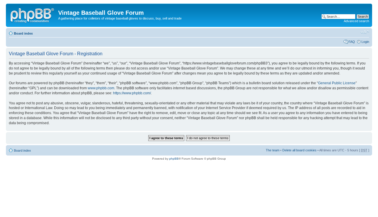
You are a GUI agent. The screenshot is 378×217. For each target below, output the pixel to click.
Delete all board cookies (299, 150)
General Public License (337, 83)
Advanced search (356, 21)
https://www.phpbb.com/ (132, 93)
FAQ (351, 41)
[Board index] (32, 14)
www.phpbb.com (101, 88)
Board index (23, 33)
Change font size (365, 32)
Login (365, 41)
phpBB (174, 158)
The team (272, 150)
